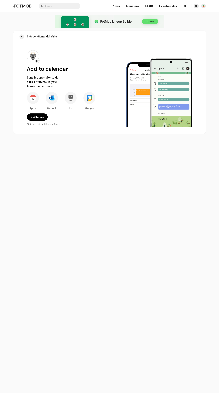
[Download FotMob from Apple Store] (196, 6)
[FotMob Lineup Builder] (109, 21)
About (149, 6)
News (116, 6)
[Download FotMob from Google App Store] (203, 6)
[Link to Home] (22, 6)
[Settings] (185, 6)
